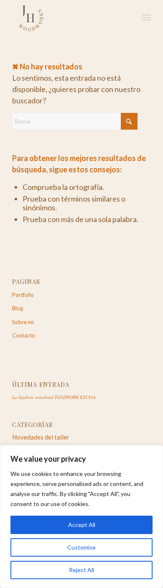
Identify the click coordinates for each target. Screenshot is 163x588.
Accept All (81, 524)
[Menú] (145, 17)
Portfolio (23, 294)
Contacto (23, 335)
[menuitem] (145, 17)
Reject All (81, 569)
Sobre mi (23, 322)
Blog (17, 308)
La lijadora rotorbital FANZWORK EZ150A (54, 397)
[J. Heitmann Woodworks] (67, 16)
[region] (81, 516)
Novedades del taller (40, 437)
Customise (81, 547)
